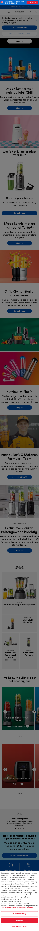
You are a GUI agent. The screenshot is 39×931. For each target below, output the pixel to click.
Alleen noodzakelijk (19, 914)
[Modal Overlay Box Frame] (19, 2)
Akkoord (19, 920)
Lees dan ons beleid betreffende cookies (17, 908)
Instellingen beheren (19, 927)
